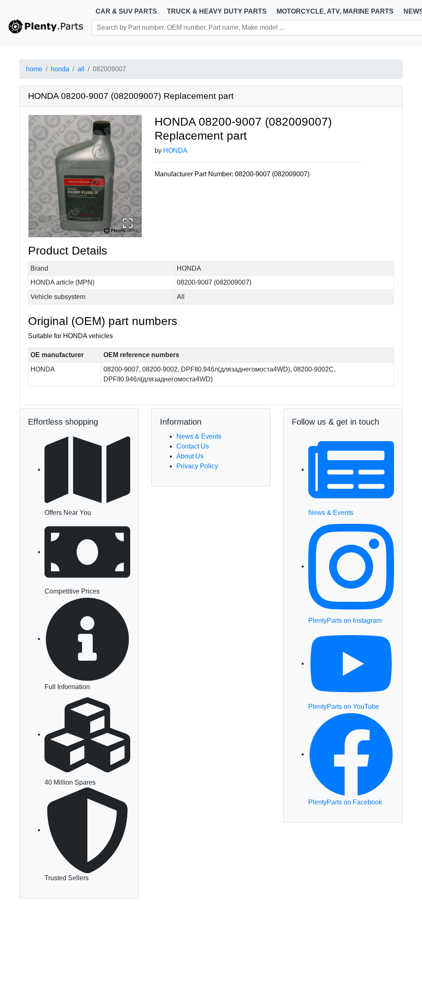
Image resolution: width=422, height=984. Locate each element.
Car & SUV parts (126, 11)
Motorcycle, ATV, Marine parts (335, 11)
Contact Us (192, 446)
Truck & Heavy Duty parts (217, 11)
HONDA (175, 150)
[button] (85, 176)
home (34, 68)
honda (60, 68)
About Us (190, 456)
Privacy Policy (197, 466)
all (80, 68)
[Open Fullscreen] (128, 223)
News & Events (198, 436)
